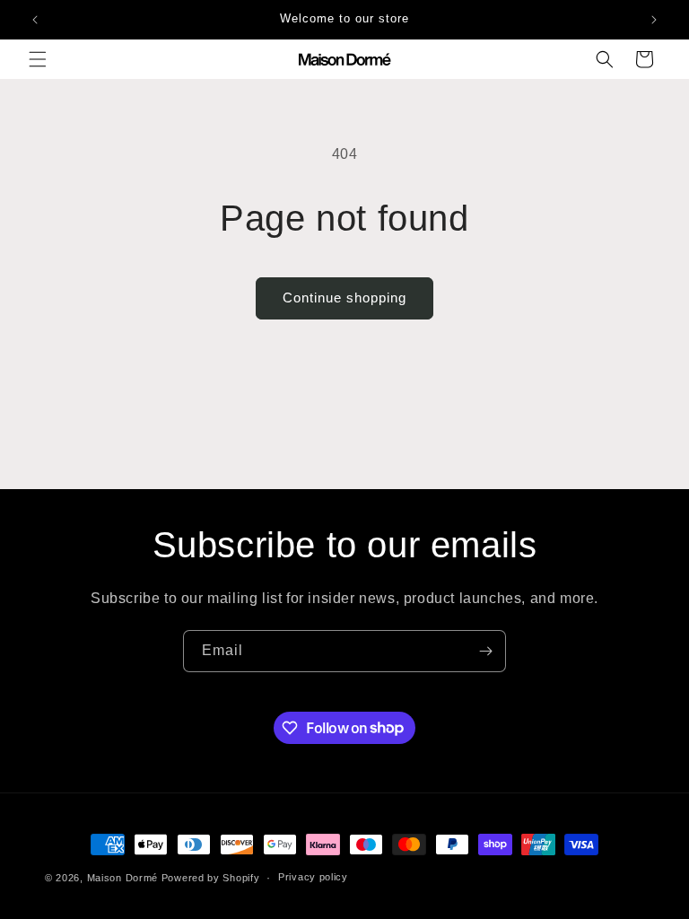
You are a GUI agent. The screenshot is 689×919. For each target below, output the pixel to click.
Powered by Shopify (210, 877)
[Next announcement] (654, 19)
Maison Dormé (122, 877)
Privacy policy (313, 876)
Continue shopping (344, 297)
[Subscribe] (485, 651)
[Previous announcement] (35, 19)
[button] (37, 59)
